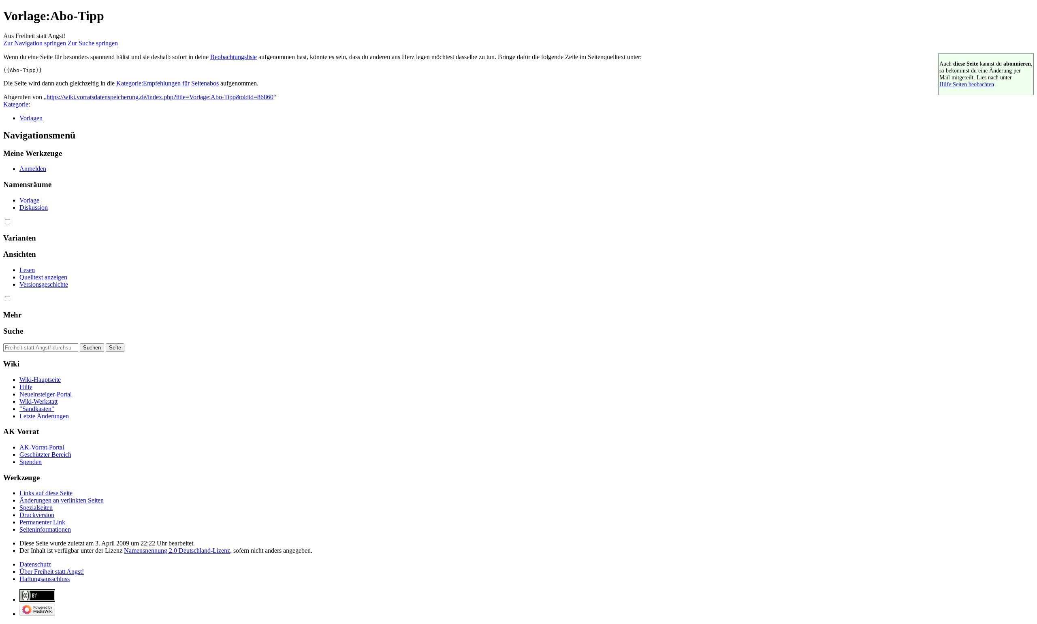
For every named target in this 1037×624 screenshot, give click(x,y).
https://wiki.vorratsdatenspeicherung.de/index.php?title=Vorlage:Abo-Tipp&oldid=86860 (160, 97)
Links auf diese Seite (46, 493)
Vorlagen (31, 118)
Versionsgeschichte (43, 284)
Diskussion (33, 207)
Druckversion (36, 514)
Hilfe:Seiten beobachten (966, 84)
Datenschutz (35, 564)
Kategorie (15, 104)
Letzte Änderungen (44, 416)
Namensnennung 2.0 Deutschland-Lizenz (177, 550)
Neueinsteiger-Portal (45, 394)
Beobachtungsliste (233, 56)
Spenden (30, 461)
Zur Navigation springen (34, 43)
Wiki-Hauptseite (40, 379)
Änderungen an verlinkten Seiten (61, 500)
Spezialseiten (36, 507)
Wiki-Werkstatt (38, 401)
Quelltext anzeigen (43, 277)
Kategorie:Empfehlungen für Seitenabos (167, 83)
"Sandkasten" (36, 408)
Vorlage (29, 200)
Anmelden (32, 168)
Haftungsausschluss (44, 578)
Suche (13, 331)
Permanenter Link (42, 522)
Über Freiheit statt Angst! (51, 571)
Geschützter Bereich (45, 454)
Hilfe (25, 386)
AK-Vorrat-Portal (41, 447)
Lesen (27, 269)
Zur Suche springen (93, 43)
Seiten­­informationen (45, 529)
